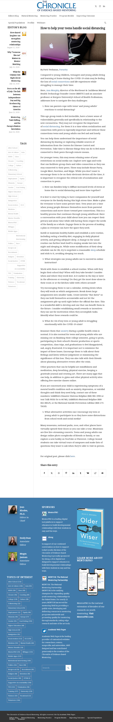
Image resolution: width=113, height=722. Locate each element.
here (72, 456)
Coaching (19, 161)
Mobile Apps (12, 231)
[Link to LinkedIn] (104, 6)
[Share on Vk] (88, 473)
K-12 (22, 205)
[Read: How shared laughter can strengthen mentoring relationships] (24, 33)
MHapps (11, 227)
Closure (11, 161)
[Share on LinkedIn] (73, 473)
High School (12, 196)
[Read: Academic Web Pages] (44, 630)
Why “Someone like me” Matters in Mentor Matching (13, 58)
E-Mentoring (12, 170)
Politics (11, 243)
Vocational (21, 282)
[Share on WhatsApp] (59, 473)
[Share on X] (51, 473)
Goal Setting (20, 187)
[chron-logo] (56, 6)
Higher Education (14, 192)
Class (17, 157)
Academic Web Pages (57, 630)
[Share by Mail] (102, 473)
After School (12, 148)
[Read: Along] (44, 538)
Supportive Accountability (20, 267)
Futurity (63, 69)
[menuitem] (13, 15)
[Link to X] (96, 6)
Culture (18, 165)
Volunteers (12, 286)
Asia (23, 152)
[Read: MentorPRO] (44, 513)
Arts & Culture (13, 152)
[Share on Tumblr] (80, 473)
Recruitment (12, 252)
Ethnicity (11, 183)
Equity (22, 179)
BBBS (10, 157)
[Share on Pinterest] (66, 473)
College (10, 165)
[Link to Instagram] (100, 6)
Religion (11, 257)
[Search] (104, 22)
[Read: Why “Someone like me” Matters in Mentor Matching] (24, 53)
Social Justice (13, 261)
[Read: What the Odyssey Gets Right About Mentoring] (24, 73)
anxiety (64, 331)
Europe (20, 183)
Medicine (11, 209)
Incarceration (13, 205)
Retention (20, 257)
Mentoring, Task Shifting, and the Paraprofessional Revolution (14, 123)
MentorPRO (12, 223)
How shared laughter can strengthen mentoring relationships (14, 39)
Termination (18, 273)
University (20, 278)
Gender (11, 187)
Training (11, 278)
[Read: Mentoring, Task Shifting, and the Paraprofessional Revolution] (24, 118)
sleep (93, 250)
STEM (23, 261)
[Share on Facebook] (44, 473)
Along (50, 537)
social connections (60, 81)
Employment (12, 179)
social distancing (51, 126)
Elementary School (15, 174)
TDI (9, 273)
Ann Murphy (52, 90)
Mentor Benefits (14, 218)
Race (18, 243)
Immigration (12, 201)
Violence (11, 282)
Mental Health (13, 214)
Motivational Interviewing (20, 237)
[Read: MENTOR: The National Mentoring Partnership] (44, 578)
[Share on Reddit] (95, 473)
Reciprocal (12, 248)
